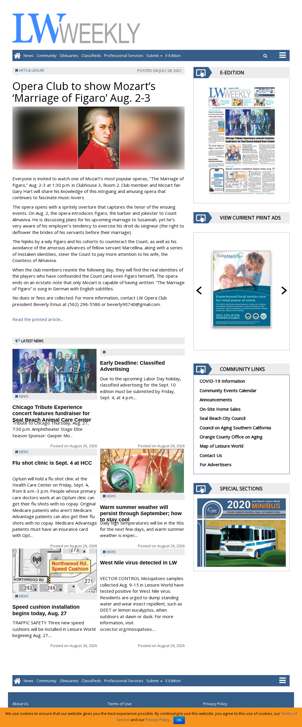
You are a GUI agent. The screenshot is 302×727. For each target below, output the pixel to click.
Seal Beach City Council (222, 418)
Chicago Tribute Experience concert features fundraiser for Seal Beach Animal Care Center (51, 413)
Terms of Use (120, 703)
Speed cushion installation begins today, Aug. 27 (46, 610)
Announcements (216, 399)
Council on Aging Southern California (235, 427)
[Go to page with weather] (245, 28)
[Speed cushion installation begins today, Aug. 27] (54, 580)
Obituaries (69, 55)
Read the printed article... (37, 319)
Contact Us (211, 455)
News (29, 55)
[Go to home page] (17, 55)
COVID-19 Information (222, 381)
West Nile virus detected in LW (138, 563)
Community (47, 55)
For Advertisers (216, 464)
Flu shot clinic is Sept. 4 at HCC (52, 463)
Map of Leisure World (221, 446)
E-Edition (173, 55)
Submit (153, 55)
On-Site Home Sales (220, 409)
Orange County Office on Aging (231, 437)
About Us (20, 703)
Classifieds (91, 55)
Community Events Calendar (228, 390)
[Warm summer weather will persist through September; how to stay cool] (142, 482)
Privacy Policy (215, 703)
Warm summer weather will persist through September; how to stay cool (141, 513)
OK (179, 720)
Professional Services (123, 55)
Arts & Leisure (31, 70)
